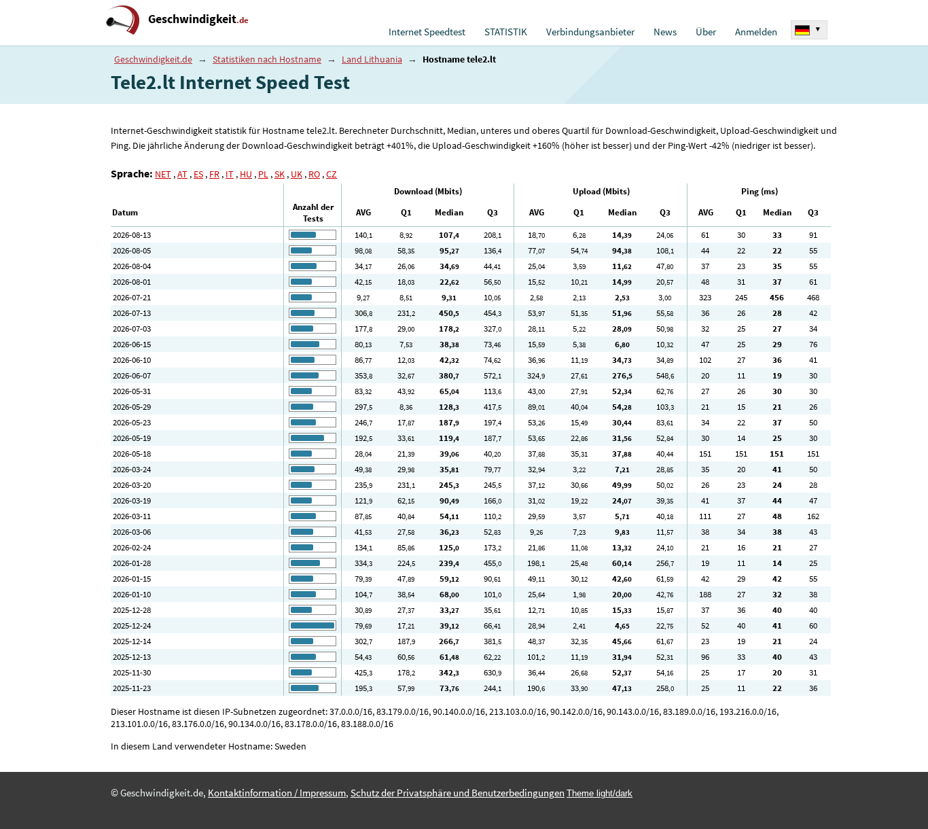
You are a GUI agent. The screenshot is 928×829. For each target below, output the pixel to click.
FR (214, 174)
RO (314, 174)
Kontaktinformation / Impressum (277, 793)
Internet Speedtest (427, 32)
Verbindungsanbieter (590, 32)
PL (263, 174)
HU (246, 174)
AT (182, 174)
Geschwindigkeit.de (153, 59)
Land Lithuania (372, 59)
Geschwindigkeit (198, 19)
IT (230, 174)
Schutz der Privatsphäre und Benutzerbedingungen (458, 793)
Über (706, 32)
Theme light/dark (599, 793)
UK (296, 174)
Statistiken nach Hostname (267, 59)
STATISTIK (505, 32)
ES (198, 174)
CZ (331, 174)
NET (163, 174)
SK (279, 174)
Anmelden (756, 32)
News (665, 32)
